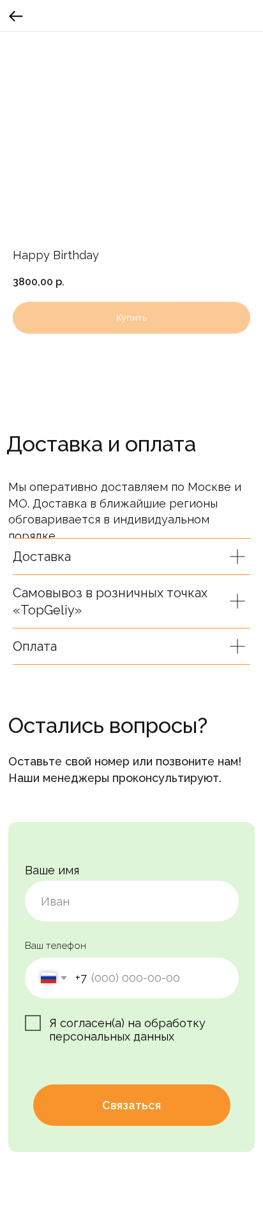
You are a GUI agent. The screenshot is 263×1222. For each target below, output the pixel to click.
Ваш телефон (55, 945)
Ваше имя (52, 870)
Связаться (131, 1105)
